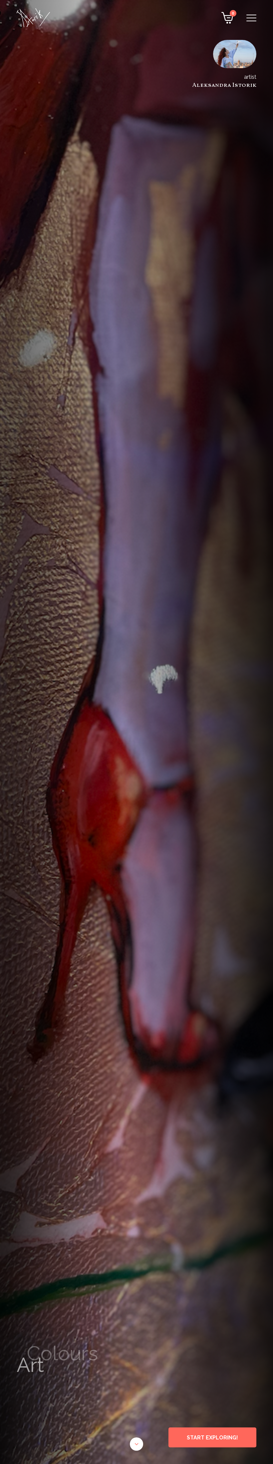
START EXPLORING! (212, 1437)
